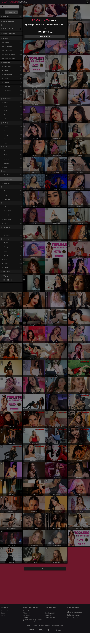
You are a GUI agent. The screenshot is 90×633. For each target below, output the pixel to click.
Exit (45, 28)
